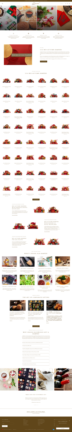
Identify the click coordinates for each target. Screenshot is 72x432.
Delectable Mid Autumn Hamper (30, 194)
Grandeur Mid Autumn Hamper (18, 86)
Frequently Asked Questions (41, 422)
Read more (11, 320)
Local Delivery (25, 423)
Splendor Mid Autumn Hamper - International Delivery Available (30, 163)
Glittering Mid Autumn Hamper (6, 147)
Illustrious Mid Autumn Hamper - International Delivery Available (18, 117)
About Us (24, 419)
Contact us (39, 424)
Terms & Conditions (40, 423)
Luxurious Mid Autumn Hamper (65, 86)
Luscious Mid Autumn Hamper (41, 163)
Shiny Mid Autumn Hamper (6, 178)
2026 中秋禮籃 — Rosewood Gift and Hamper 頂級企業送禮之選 (53, 313)
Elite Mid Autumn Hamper (30, 116)
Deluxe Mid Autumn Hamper (41, 194)
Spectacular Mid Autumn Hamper (18, 132)
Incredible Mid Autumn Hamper (42, 147)
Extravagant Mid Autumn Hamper (42, 132)
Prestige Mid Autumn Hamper (53, 86)
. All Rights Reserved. (40, 429)
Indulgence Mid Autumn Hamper (30, 147)
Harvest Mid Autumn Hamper (6, 163)
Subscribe (62, 428)
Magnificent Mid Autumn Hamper (18, 163)
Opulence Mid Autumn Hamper (42, 116)
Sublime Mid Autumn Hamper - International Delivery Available (30, 179)
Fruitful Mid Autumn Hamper (18, 194)
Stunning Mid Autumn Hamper (53, 116)
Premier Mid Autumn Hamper (30, 86)
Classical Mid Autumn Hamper (53, 132)
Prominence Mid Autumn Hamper (42, 86)
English (62, 3)
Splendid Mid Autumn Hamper (53, 163)
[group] (36, 18)
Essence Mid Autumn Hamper (41, 178)
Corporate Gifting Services (41, 419)
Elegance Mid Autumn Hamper (65, 101)
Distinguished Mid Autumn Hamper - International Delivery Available (53, 148)
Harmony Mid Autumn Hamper (65, 116)
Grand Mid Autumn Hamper (6, 132)
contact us (53, 58)
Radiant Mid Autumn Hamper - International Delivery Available (6, 194)
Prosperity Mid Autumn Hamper (53, 194)
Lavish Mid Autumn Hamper (53, 101)
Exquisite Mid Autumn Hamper (41, 101)
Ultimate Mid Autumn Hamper (18, 101)
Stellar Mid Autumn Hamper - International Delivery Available (65, 194)
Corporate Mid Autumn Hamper (65, 163)
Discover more (43, 61)
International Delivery (25, 424)
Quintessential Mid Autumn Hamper (6, 86)
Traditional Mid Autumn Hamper (65, 178)
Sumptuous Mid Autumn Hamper (53, 178)
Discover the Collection (14, 215)
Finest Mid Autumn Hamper (6, 116)
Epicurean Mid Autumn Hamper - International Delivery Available (30, 101)
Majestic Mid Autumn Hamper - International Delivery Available (30, 132)
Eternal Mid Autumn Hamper (65, 147)
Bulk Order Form (25, 422)
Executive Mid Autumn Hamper (18, 147)
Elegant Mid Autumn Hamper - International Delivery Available (65, 132)
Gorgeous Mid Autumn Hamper (6, 101)
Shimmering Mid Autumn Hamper (18, 178)
